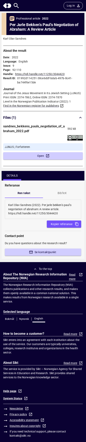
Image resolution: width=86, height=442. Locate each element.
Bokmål (9, 318)
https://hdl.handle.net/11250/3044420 (40, 74)
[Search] (16, 5)
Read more (72, 276)
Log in (71, 5)
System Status (12, 398)
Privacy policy (18, 414)
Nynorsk (24, 318)
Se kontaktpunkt (45, 252)
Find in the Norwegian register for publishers (31, 105)
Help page (9, 391)
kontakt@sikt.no (20, 435)
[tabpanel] (43, 209)
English (38, 318)
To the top (45, 268)
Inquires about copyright (25, 425)
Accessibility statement (24, 420)
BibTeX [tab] (62, 193)
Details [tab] (12, 175)
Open (40, 155)
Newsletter (16, 408)
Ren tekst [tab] (24, 193)
